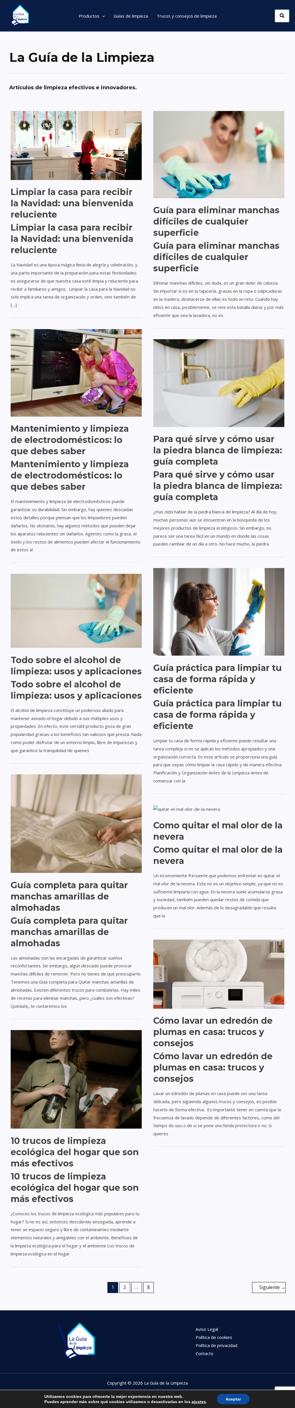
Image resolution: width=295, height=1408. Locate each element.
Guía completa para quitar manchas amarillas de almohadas (69, 896)
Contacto (204, 1353)
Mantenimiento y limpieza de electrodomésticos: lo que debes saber (70, 440)
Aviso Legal (207, 1329)
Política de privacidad (216, 1345)
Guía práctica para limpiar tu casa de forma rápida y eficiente (217, 679)
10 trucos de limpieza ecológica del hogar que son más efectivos (75, 1152)
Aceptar (233, 1399)
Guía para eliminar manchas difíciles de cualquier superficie (216, 221)
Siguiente (272, 1287)
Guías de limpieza (131, 16)
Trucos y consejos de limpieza (187, 16)
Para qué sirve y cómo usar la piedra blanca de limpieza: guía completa (217, 450)
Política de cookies (214, 1337)
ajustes (199, 1401)
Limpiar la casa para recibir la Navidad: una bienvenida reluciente (72, 203)
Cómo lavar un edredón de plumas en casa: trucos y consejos (213, 1032)
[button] (102, 16)
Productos (89, 16)
